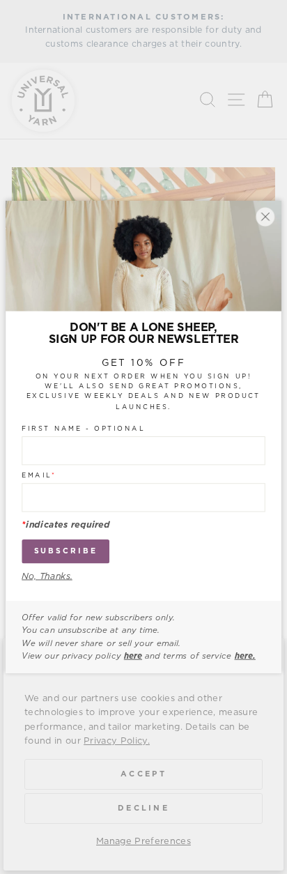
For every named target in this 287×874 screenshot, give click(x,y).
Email (39, 475)
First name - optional (83, 428)
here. (245, 656)
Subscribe (66, 551)
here (133, 656)
